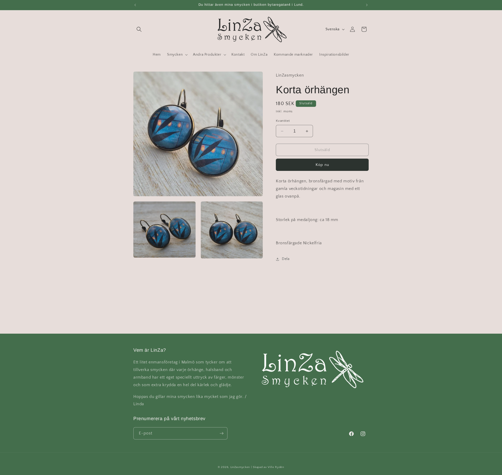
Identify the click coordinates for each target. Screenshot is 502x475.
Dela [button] (285, 259)
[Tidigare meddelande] (135, 5)
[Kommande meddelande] (367, 5)
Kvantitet (283, 121)
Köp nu (322, 165)
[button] (139, 29)
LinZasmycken (240, 467)
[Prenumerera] (221, 433)
